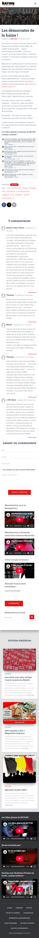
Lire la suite (30, 695)
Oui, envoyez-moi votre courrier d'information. (19, 470)
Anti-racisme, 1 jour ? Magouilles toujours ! (15, 731)
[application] (19, 519)
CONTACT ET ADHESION (13, 913)
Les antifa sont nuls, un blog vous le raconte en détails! (18, 678)
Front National (10, 191)
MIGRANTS (19, 195)
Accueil (9, 908)
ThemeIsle (27, 933)
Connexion (19, 908)
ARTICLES (29, 908)
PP (14, 198)
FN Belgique (32, 188)
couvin (8, 188)
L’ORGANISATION (28, 913)
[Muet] (28, 526)
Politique (14, 184)
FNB (3, 191)
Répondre (33, 292)
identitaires (5, 195)
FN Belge (25, 188)
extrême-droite (16, 188)
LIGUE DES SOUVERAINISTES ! (19, 928)
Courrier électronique (13, 591)
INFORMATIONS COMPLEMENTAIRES (19, 918)
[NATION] (9, 3)
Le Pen (12, 195)
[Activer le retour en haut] (34, 933)
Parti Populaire (7, 198)
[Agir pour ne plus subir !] (19, 769)
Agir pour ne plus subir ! (16, 790)
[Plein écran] (32, 526)
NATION (26, 195)
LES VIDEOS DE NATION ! (27, 923)
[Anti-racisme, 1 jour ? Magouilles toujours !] (19, 713)
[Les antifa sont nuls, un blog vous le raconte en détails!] (19, 659)
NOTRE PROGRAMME (10, 923)
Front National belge (22, 191)
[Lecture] (7, 526)
